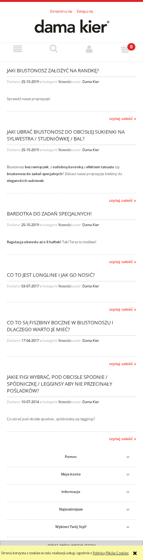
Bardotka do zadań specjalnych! (49, 214)
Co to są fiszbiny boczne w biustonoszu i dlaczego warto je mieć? (60, 326)
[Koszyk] (125, 49)
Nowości (64, 81)
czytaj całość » (122, 118)
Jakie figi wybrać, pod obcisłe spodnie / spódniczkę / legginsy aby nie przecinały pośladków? (59, 384)
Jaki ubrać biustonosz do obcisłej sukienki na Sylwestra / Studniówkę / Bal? (66, 135)
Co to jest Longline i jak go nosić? (51, 275)
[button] (18, 49)
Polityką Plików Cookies (111, 552)
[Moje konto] (90, 49)
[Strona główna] (72, 25)
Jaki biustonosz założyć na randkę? (53, 70)
